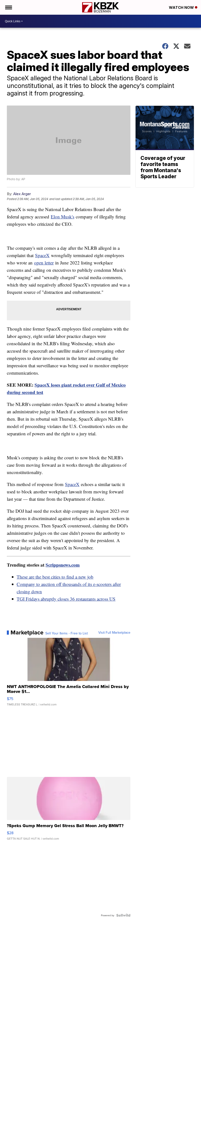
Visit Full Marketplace (114, 632)
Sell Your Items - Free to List (66, 633)
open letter (44, 263)
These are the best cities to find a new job (55, 577)
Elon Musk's (62, 217)
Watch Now (182, 7)
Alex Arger (22, 193)
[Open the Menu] (8, 7)
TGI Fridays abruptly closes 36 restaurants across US (66, 599)
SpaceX (42, 255)
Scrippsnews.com (63, 564)
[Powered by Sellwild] (123, 915)
